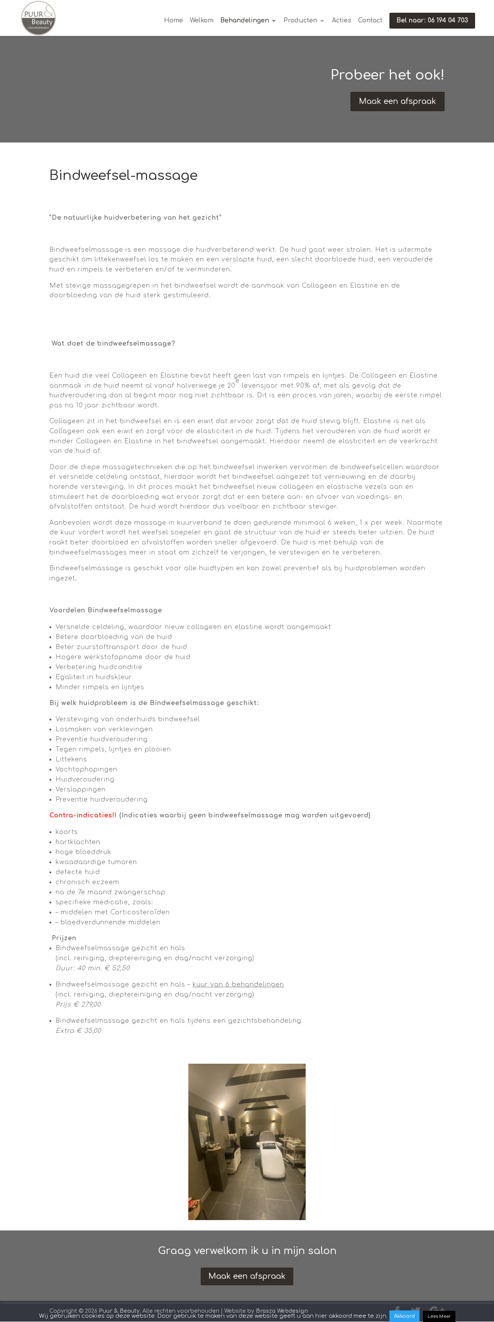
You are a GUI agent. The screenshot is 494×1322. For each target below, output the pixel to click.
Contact (370, 21)
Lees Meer (439, 1316)
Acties (341, 21)
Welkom (201, 21)
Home (173, 21)
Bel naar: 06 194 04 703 (432, 20)
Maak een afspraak (397, 101)
